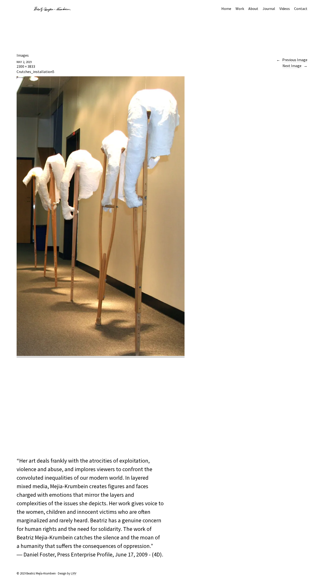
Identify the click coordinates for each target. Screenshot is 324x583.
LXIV (73, 573)
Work (240, 8)
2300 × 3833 (26, 66)
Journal (269, 8)
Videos (284, 8)
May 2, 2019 (24, 62)
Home (226, 8)
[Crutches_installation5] (101, 354)
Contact (300, 8)
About (253, 8)
